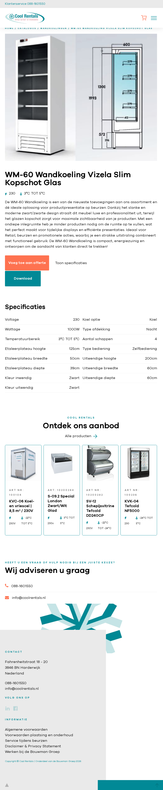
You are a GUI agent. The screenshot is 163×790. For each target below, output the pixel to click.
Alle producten (78, 436)
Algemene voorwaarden (26, 729)
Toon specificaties (71, 263)
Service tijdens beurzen (26, 741)
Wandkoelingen (53, 28)
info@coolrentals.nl (29, 598)
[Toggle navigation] (154, 18)
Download (23, 278)
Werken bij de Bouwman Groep (32, 752)
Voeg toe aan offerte (27, 263)
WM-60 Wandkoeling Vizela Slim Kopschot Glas (112, 28)
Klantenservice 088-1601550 (25, 3)
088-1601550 (22, 586)
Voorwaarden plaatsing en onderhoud (39, 735)
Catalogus (27, 28)
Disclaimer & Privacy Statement (33, 746)
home (9, 28)
